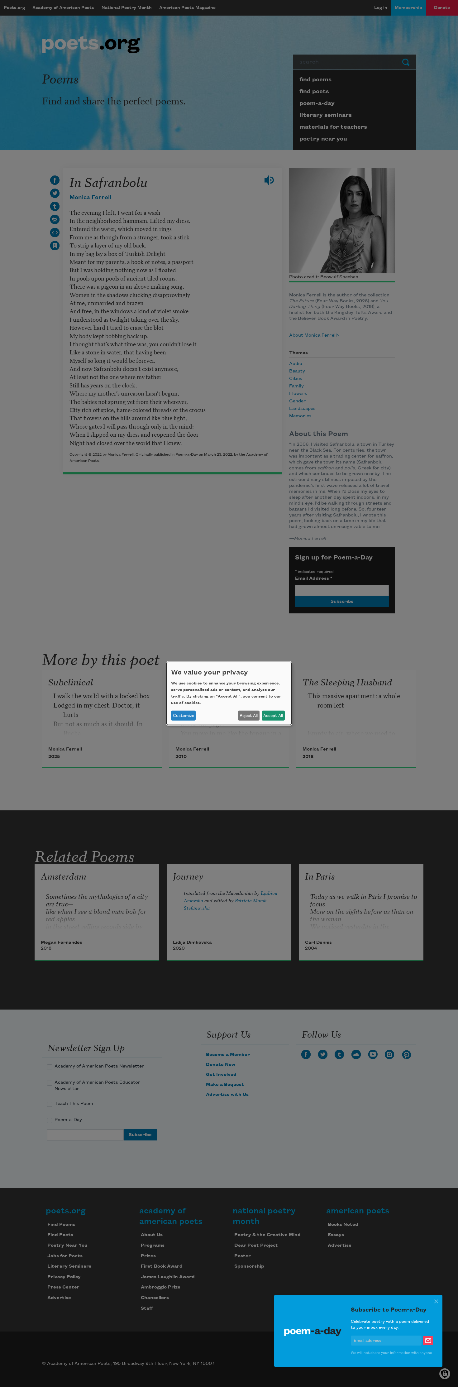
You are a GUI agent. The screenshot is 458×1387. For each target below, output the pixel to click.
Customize (183, 715)
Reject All (249, 715)
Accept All (273, 715)
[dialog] (229, 693)
